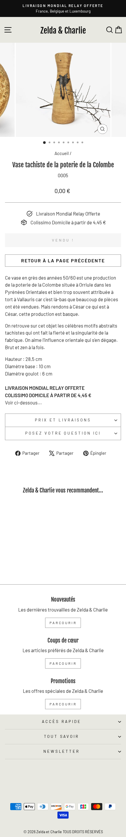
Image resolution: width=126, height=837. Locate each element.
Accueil (62, 153)
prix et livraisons (63, 420)
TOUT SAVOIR (61, 736)
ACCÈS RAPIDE (61, 721)
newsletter (61, 751)
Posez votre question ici (63, 433)
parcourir (63, 623)
